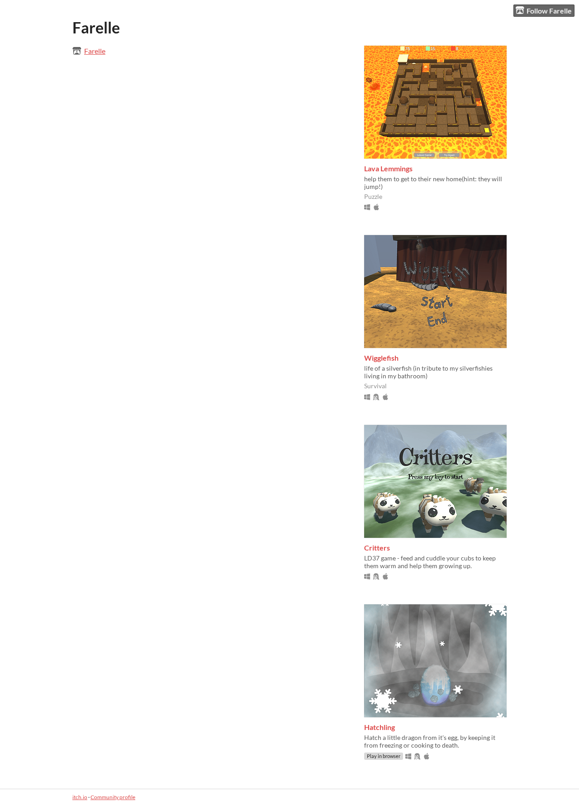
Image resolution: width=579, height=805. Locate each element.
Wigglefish (381, 357)
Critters (377, 547)
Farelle (94, 51)
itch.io (79, 797)
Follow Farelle (549, 10)
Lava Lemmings (388, 168)
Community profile (112, 797)
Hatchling (379, 727)
